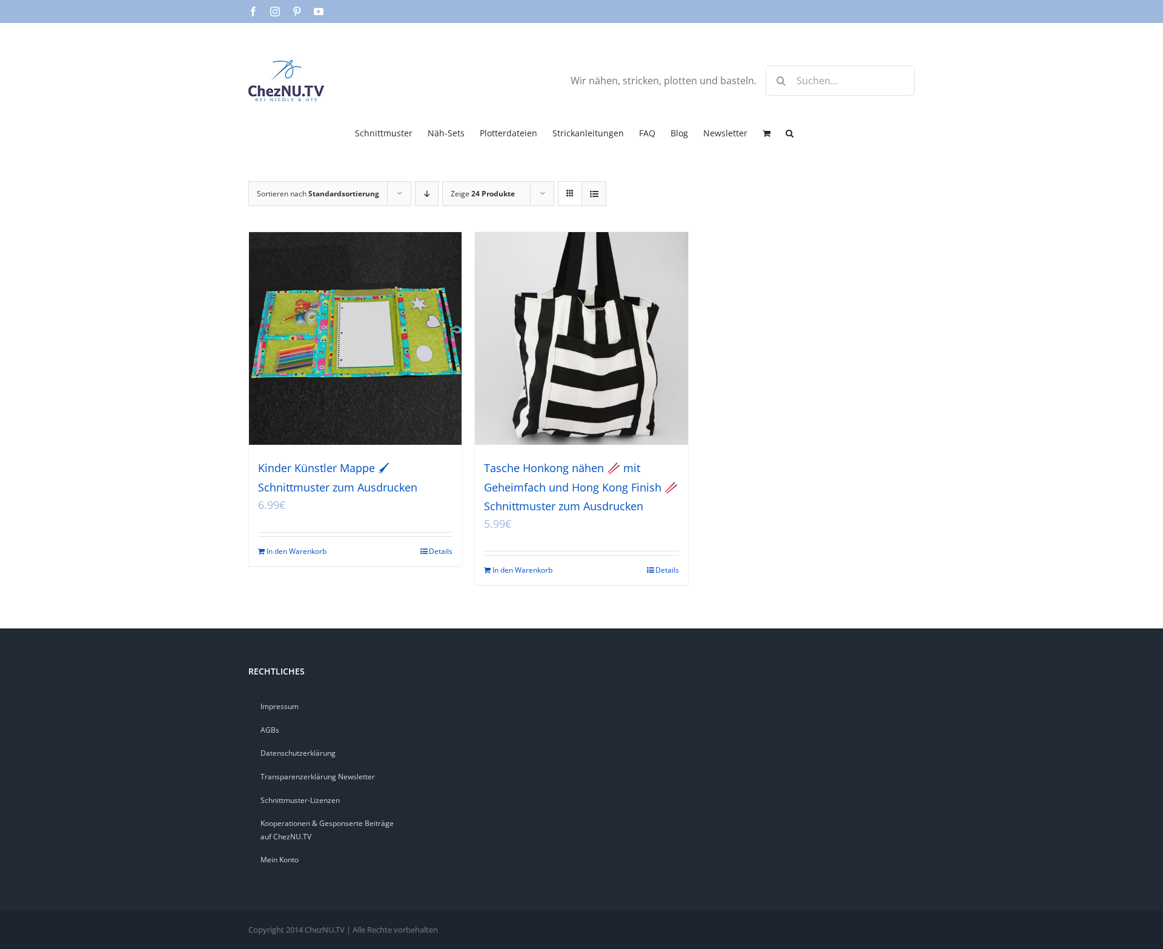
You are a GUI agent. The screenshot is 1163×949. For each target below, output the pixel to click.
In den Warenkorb (296, 551)
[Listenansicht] (594, 193)
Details (440, 551)
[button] (790, 132)
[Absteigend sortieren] (427, 193)
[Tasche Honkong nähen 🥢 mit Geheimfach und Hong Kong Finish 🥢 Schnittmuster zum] (581, 338)
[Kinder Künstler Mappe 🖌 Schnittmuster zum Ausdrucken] (355, 338)
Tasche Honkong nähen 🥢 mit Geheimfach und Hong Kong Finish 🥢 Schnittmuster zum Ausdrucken (581, 487)
